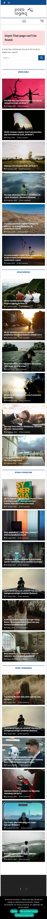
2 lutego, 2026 (10, 659)
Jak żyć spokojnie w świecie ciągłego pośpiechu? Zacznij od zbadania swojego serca (23, 333)
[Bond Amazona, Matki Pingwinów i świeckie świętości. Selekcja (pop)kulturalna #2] (23, 647)
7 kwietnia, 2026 (10, 463)
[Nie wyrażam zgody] (43, 907)
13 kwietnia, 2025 (11, 200)
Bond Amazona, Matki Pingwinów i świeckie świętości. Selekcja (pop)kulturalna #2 (21, 654)
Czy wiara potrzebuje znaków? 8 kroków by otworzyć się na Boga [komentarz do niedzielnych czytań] (21, 226)
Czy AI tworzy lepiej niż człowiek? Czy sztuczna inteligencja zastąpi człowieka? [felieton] (22, 592)
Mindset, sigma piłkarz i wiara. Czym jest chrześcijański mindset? (20, 855)
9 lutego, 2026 (10, 627)
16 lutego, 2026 (10, 538)
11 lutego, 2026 (10, 565)
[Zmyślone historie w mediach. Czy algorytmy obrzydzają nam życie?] (23, 784)
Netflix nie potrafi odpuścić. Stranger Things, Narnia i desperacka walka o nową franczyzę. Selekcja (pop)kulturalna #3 (22, 622)
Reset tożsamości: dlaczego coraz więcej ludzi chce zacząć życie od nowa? (22, 365)
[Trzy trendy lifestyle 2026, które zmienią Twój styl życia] (23, 690)
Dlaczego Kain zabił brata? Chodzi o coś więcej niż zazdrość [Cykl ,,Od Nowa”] (23, 101)
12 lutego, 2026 (10, 702)
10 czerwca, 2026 (11, 338)
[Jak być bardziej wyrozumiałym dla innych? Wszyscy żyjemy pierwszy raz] (23, 294)
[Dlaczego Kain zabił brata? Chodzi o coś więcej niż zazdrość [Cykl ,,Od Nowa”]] (23, 94)
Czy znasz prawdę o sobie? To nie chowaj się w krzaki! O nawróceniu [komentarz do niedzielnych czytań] (22, 257)
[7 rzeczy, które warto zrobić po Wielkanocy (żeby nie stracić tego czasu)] (23, 451)
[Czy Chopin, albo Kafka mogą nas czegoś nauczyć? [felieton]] (23, 815)
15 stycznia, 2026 (11, 796)
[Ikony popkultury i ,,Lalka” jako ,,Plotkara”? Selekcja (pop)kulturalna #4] (23, 525)
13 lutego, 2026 (10, 106)
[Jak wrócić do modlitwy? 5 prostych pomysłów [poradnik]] (23, 388)
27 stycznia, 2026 (11, 765)
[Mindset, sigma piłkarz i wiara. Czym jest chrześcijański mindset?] (23, 847)
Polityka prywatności (24, 915)
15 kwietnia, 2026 (11, 432)
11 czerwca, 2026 (11, 306)
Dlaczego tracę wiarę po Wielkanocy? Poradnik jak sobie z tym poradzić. (23, 427)
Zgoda (14, 911)
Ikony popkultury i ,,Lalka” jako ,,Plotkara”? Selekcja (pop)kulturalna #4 (21, 533)
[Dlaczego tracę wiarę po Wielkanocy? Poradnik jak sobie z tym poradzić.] (23, 419)
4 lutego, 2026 (10, 137)
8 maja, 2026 (9, 369)
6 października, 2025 (12, 828)
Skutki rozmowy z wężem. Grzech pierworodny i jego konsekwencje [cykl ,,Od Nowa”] (23, 133)
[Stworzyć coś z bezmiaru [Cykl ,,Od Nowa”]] (23, 156)
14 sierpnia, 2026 (11, 506)
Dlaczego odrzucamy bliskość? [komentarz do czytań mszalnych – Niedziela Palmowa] (22, 196)
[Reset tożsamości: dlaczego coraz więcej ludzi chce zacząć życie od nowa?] (23, 357)
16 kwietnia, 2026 (11, 400)
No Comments (24, 106)
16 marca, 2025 (10, 232)
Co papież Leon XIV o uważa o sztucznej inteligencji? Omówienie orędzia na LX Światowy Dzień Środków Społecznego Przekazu (23, 759)
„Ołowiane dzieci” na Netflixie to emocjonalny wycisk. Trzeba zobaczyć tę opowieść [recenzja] (23, 560)
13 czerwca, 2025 (11, 859)
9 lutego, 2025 (10, 263)
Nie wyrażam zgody (28, 911)
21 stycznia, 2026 (11, 169)
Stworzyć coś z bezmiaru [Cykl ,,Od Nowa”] (20, 166)
